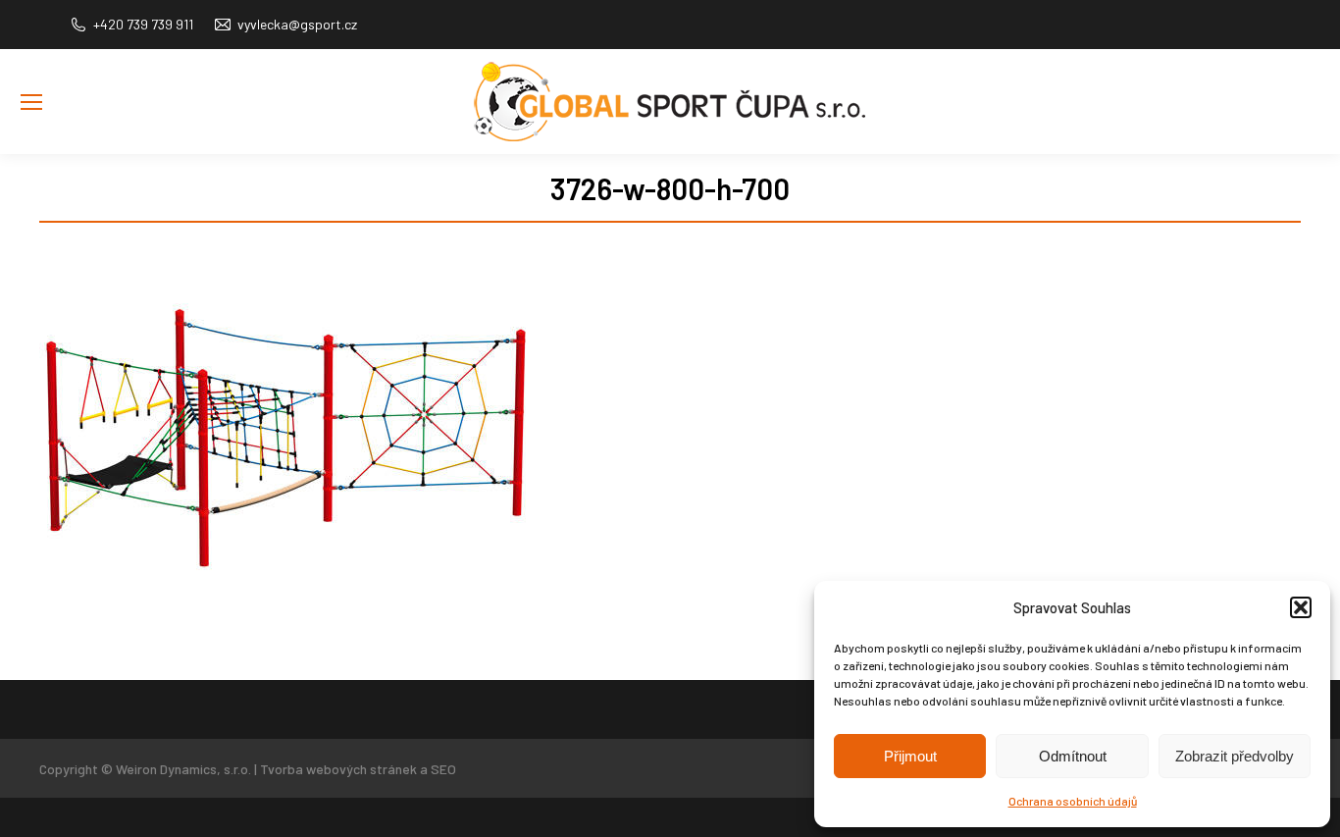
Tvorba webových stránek (338, 768)
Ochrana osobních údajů (1072, 801)
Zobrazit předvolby (1234, 756)
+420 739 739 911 (143, 24)
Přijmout (910, 756)
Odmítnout (1073, 756)
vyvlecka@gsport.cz (297, 24)
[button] (1301, 607)
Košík (1304, 131)
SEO (443, 768)
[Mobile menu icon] (31, 102)
